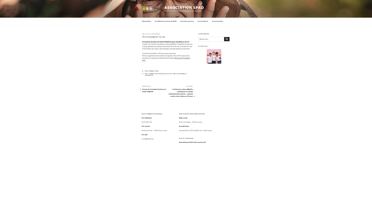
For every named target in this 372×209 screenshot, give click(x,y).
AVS (146, 73)
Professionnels (180, 73)
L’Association (146, 21)
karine (157, 34)
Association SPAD (184, 8)
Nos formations (152, 71)
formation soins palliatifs (160, 73)
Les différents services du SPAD (166, 21)
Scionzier (149, 75)
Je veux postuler (217, 21)
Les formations (202, 21)
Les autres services (187, 21)
